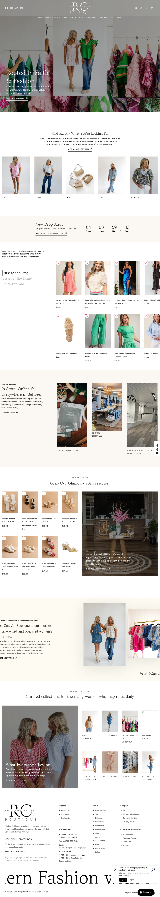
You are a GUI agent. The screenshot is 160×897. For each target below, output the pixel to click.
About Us (65, 810)
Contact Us (65, 818)
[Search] (136, 8)
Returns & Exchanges (131, 814)
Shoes (97, 833)
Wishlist (126, 845)
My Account (128, 834)
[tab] (27, 273)
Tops (97, 814)
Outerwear (99, 825)
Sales (97, 852)
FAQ (124, 810)
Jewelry (98, 837)
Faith (97, 844)
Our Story (65, 814)
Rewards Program (130, 838)
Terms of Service (130, 818)
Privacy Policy (128, 822)
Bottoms (98, 818)
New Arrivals (100, 810)
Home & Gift (100, 848)
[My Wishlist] (147, 8)
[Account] (141, 8)
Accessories (100, 841)
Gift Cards (127, 842)
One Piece (99, 822)
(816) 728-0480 (71, 841)
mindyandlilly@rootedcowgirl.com (72, 848)
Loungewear (100, 829)
